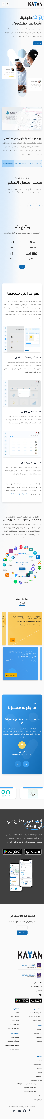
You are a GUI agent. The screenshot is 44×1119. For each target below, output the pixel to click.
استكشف (22, 568)
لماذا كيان (38, 982)
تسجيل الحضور (14, 1016)
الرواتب (17, 1012)
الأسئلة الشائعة (37, 1064)
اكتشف (7, 675)
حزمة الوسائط (38, 1100)
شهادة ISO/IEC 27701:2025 (33, 1088)
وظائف (40, 1072)
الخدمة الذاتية (38, 1033)
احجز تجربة (38, 43)
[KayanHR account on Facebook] (29, 1110)
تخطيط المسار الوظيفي (12, 1045)
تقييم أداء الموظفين (13, 1041)
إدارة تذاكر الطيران (13, 1028)
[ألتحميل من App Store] (33, 852)
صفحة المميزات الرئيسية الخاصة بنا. (20, 494)
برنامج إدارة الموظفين (35, 1012)
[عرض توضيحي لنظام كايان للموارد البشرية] (22, 118)
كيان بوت (39, 1041)
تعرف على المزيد (14, 640)
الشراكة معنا (36, 986)
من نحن (39, 1060)
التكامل (39, 991)
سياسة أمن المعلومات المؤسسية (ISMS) (29, 1084)
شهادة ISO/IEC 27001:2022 (33, 1092)
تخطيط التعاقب (14, 1049)
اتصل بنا (22, 928)
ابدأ (22, 267)
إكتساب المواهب (37, 1020)
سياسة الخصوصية (36, 1080)
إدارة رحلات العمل (13, 1024)
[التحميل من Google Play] (12, 852)
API (40, 995)
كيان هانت (39, 1037)
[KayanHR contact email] (14, 1110)
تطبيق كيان (38, 1029)
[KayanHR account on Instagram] (24, 1110)
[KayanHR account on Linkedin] (19, 1110)
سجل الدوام (15, 1020)
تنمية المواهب (15, 1037)
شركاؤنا (39, 1068)
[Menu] (3, 4)
